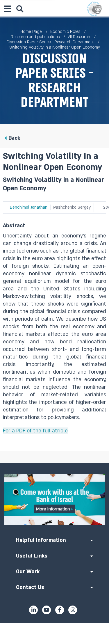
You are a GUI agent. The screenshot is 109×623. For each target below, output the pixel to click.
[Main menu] (7, 8)
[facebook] (59, 610)
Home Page (31, 31)
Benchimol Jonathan (28, 207)
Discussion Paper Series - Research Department (50, 42)
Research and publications (35, 37)
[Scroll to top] (54, 462)
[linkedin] (33, 610)
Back (14, 138)
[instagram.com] (72, 610)
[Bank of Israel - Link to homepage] (94, 8)
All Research (79, 37)
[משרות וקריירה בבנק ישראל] (54, 499)
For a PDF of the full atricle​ (35, 430)
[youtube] (46, 610)
